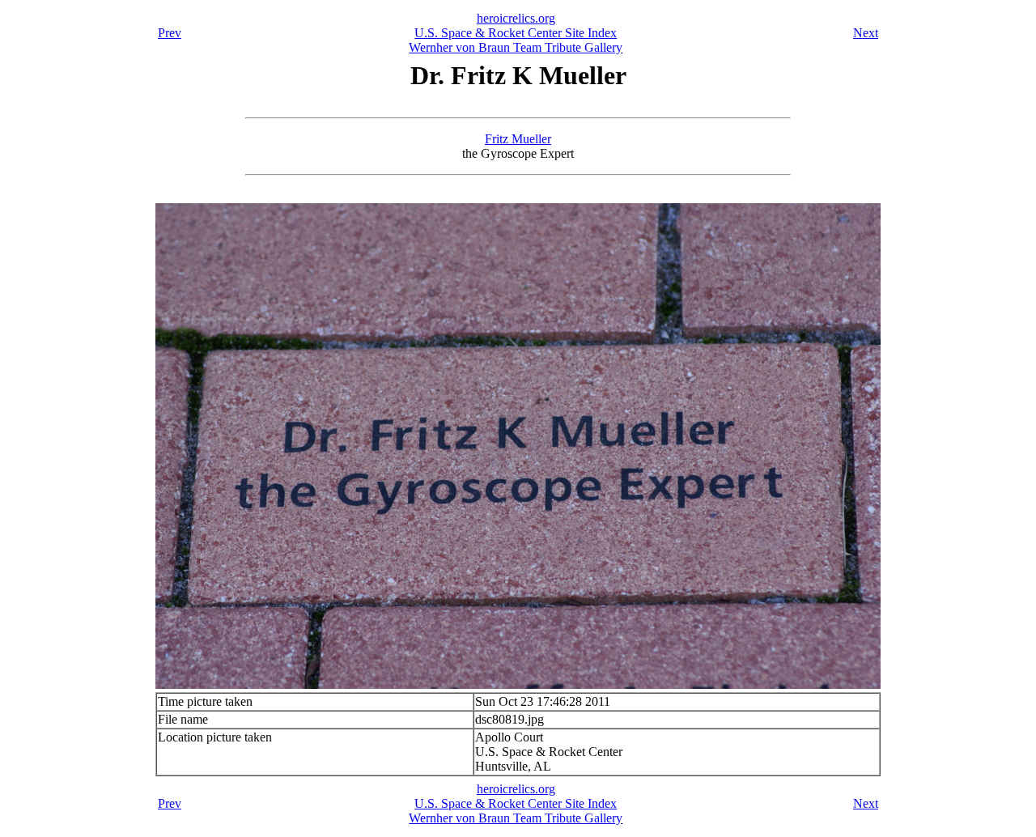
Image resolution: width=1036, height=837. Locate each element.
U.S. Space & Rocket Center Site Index (515, 33)
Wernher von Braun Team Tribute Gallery (515, 47)
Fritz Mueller (518, 139)
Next (865, 33)
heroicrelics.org (516, 18)
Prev (169, 33)
